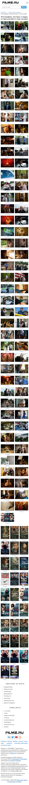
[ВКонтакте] (8, 737)
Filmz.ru (13, 753)
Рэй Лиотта (7, 696)
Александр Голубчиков (19, 759)
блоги (26, 741)
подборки (9, 743)
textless (6, 726)
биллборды (7, 722)
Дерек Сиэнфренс (9, 703)
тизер (5, 713)
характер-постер (9, 724)
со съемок (7, 711)
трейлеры (4, 741)
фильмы (15, 741)
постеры (6, 717)
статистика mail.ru (6, 745)
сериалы (21, 741)
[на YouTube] (16, 737)
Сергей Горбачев (15, 760)
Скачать (7, 31)
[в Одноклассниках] (20, 737)
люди (2, 743)
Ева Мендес (7, 691)
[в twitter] (12, 737)
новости (9, 741)
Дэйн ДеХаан (8, 693)
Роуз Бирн (7, 698)
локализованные (9, 720)
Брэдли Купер (8, 687)
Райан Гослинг (8, 689)
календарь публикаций (21, 743)
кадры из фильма (9, 715)
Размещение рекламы (14, 781)
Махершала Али (9, 700)
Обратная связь (22, 780)
